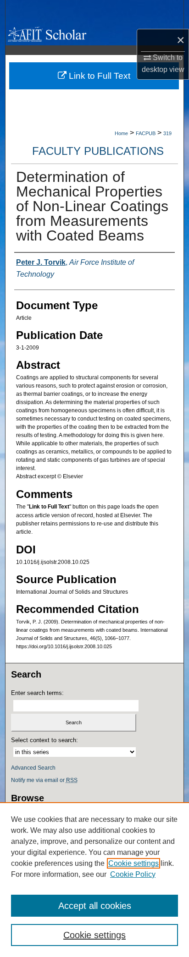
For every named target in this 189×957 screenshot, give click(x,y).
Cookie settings (133, 863)
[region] (94, 879)
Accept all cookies (94, 906)
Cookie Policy (133, 874)
